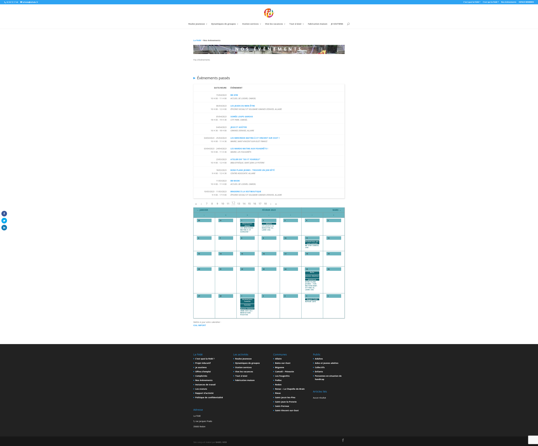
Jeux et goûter (238, 127)
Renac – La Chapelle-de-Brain (290, 389)
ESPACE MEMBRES (526, 2)
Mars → (337, 209)
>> (276, 204)
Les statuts (201, 389)
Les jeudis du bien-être (242, 105)
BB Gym (234, 95)
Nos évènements (508, 2)
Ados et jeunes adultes (326, 363)
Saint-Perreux (282, 406)
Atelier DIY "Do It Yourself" (245, 159)
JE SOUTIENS (337, 24)
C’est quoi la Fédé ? (471, 2)
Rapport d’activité (204, 393)
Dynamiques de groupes (223, 24)
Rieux (278, 393)
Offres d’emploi (203, 371)
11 (228, 203)
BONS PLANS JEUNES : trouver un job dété (252, 170)
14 (244, 203)
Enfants (319, 371)
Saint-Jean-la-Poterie (286, 401)
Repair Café (310, 302)
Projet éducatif (203, 363)
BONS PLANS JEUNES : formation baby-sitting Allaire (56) (311, 286)
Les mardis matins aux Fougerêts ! (249, 148)
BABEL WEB (221, 442)
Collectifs (320, 367)
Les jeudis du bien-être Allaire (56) (268, 228)
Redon (278, 384)
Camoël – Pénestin (284, 371)
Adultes (319, 358)
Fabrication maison (317, 24)
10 (222, 203)
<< (196, 204)
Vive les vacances (274, 24)
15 (249, 203)
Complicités (201, 376)
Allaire (278, 358)
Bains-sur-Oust (282, 363)
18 (265, 203)
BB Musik (235, 180)
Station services (250, 24)
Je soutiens (201, 367)
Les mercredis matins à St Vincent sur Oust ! (255, 138)
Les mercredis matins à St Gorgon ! (246, 230)
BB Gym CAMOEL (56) (312, 246)
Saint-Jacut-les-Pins (285, 397)
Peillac (278, 380)
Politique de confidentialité (209, 397)
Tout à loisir (295, 24)
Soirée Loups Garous (241, 116)
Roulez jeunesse (196, 24)
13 (238, 203)
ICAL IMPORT (199, 325)
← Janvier (202, 209)
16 (254, 203)
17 (259, 203)
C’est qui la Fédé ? (491, 2)
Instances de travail (205, 384)
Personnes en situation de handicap (328, 378)
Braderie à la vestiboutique (245, 191)
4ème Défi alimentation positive (246, 313)
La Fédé (197, 40)
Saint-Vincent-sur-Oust (287, 410)
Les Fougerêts (282, 376)
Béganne (279, 367)
